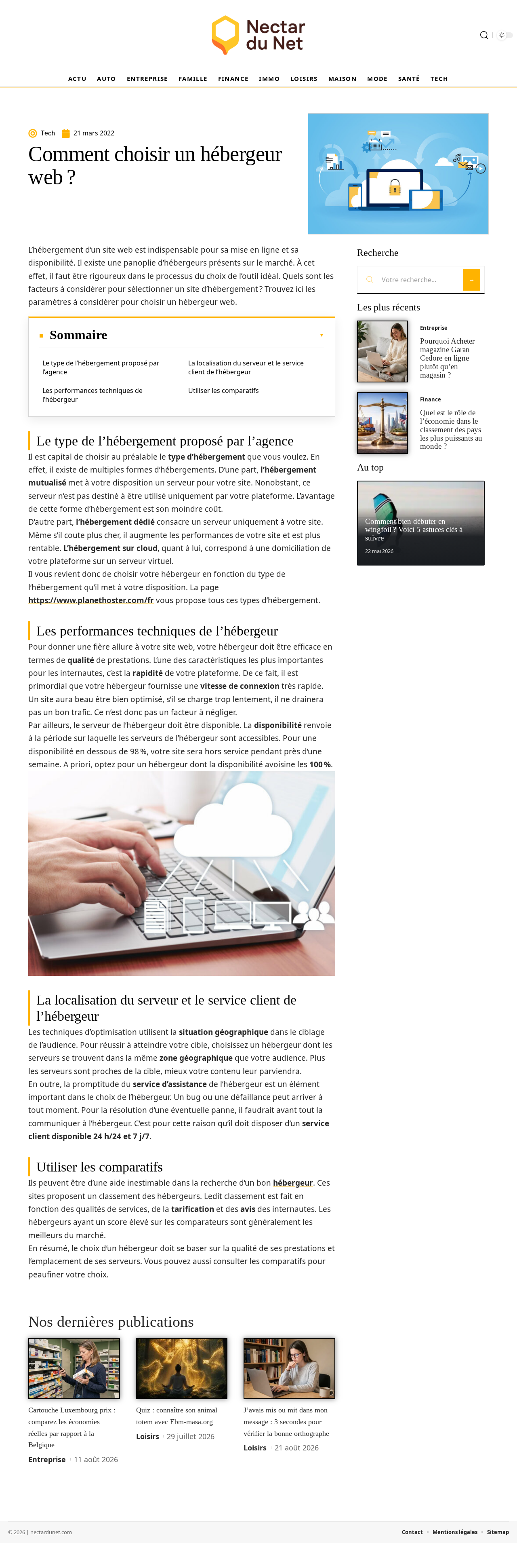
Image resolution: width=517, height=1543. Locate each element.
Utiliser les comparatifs (223, 390)
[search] (484, 35)
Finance (430, 399)
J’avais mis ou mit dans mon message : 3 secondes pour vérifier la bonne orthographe (286, 1421)
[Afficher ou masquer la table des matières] (215, 335)
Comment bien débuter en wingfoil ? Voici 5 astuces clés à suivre (413, 529)
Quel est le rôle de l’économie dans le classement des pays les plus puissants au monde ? (451, 429)
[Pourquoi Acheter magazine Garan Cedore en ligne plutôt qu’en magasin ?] (382, 351)
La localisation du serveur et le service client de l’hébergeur (246, 367)
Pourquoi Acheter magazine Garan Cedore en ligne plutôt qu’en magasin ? (447, 358)
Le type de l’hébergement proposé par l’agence (101, 367)
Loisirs (147, 1436)
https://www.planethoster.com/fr (91, 600)
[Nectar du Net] (258, 35)
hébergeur (293, 1183)
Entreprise (47, 1459)
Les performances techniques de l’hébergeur (92, 395)
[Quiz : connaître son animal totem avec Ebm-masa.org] (182, 1368)
